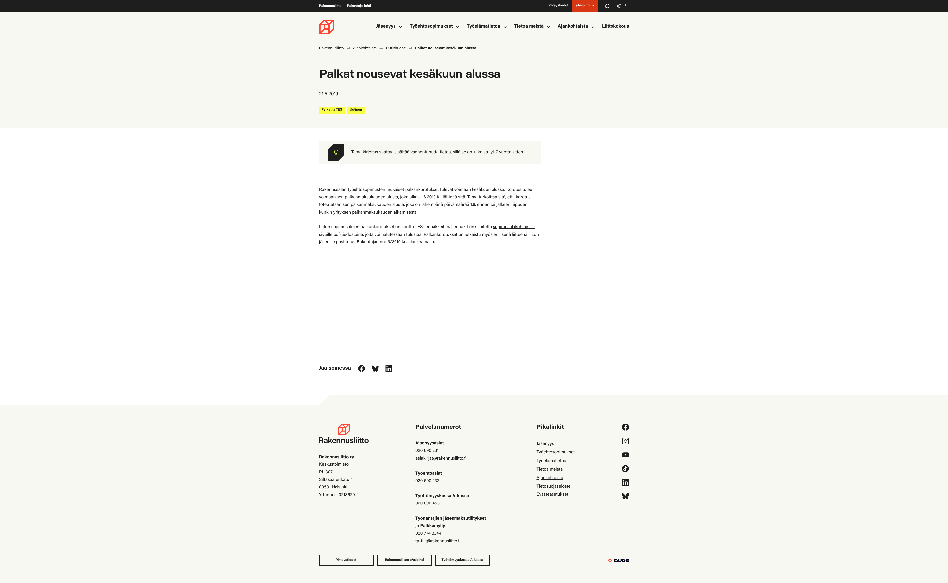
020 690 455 (427, 503)
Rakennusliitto (330, 6)
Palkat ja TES (332, 110)
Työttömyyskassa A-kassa (462, 560)
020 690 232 (427, 481)
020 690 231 (427, 451)
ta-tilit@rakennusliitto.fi (437, 541)
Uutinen (356, 110)
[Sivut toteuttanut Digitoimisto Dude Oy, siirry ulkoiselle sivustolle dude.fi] (618, 562)
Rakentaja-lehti (359, 6)
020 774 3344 (428, 533)
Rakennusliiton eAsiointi (404, 560)
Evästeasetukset (552, 494)
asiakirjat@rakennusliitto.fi (441, 458)
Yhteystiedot (346, 560)
